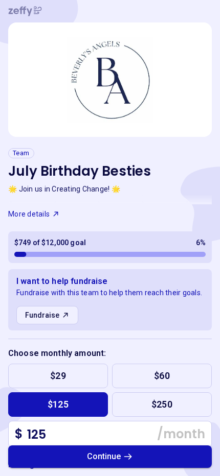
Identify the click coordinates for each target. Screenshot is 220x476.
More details (29, 214)
